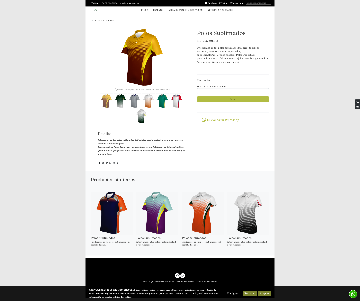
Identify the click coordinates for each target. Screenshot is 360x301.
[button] (188, 57)
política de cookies (122, 297)
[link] (95, 10)
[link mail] (357, 106)
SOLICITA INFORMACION (212, 86)
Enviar (233, 99)
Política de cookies (164, 281)
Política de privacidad (206, 281)
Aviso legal (148, 281)
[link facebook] (177, 275)
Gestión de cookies (185, 281)
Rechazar (249, 293)
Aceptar (264, 293)
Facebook (212, 3)
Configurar (233, 293)
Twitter (225, 3)
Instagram (237, 3)
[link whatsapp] (182, 275)
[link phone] (357, 101)
